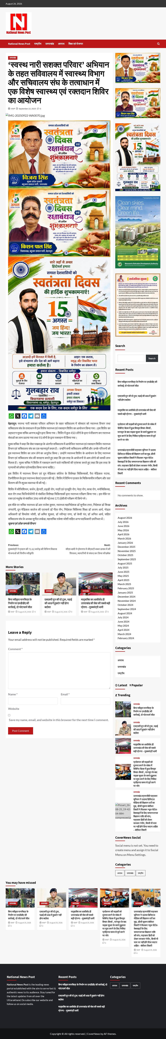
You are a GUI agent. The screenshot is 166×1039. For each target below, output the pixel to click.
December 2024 (126, 596)
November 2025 (127, 551)
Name (13, 694)
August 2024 (125, 613)
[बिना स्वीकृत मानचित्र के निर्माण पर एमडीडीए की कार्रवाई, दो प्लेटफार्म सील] (23, 584)
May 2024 (123, 625)
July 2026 (123, 521)
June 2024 (123, 621)
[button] (158, 44)
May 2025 (123, 575)
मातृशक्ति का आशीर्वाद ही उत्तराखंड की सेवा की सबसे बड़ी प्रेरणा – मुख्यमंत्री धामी (95, 603)
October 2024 (125, 604)
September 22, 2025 (27, 108)
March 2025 (124, 584)
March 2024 (124, 634)
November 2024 (127, 600)
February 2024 (126, 638)
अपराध (61, 44)
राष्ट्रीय (37, 44)
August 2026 (125, 517)
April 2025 (123, 580)
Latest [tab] (122, 685)
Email (65, 694)
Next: (88, 549)
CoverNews (93, 1033)
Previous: (32, 549)
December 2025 (126, 546)
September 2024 (127, 609)
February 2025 (126, 588)
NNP (13, 108)
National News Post (19, 44)
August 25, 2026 (24, 612)
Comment (15, 649)
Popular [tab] (137, 685)
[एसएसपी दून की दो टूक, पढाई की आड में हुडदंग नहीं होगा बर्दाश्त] (59, 584)
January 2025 (125, 592)
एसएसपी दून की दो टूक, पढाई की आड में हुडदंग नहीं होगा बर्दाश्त (58, 603)
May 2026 (123, 530)
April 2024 (123, 629)
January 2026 (125, 542)
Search (120, 346)
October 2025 (125, 555)
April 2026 (123, 534)
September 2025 (127, 559)
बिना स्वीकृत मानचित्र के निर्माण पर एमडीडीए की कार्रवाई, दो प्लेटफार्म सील (20, 603)
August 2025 (125, 563)
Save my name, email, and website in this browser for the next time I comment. (59, 720)
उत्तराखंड (49, 44)
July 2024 (123, 617)
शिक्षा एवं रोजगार (75, 44)
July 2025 (123, 567)
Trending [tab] (123, 695)
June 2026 (123, 526)
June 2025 (123, 571)
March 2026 (124, 538)
